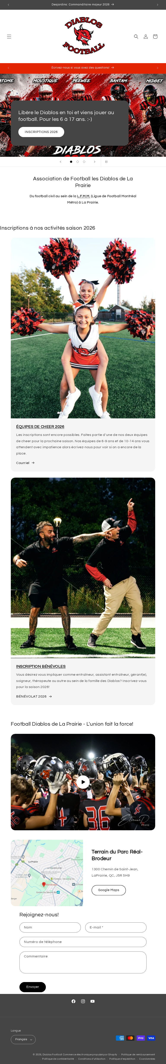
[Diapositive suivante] (94, 161)
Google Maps (108, 890)
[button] (9, 36)
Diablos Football (52, 1054)
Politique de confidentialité (58, 1059)
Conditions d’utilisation (91, 1059)
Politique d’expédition (122, 1059)
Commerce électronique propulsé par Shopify (90, 1054)
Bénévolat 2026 (63, 132)
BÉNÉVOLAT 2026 (31, 696)
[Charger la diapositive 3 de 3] (84, 161)
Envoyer (32, 987)
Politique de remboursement (138, 1054)
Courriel (22, 463)
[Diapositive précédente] (60, 161)
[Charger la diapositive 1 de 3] (71, 161)
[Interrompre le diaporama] (105, 161)
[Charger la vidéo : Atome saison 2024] (83, 782)
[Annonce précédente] (8, 5)
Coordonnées (147, 1059)
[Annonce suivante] (157, 5)
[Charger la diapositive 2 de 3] (77, 161)
